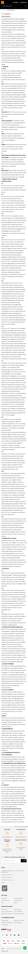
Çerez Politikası (4, 924)
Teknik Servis (4, 909)
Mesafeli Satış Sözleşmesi (7, 922)
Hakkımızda (4, 898)
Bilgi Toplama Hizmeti (19, 913)
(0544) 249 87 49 (7, 874)
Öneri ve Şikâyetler (18, 911)
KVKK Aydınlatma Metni (19, 920)
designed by (3, 951)
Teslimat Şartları (17, 909)
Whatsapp (25, 948)
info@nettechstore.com (7, 880)
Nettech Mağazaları (18, 898)
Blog (2, 902)
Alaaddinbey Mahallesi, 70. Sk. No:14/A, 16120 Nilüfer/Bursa (12, 871)
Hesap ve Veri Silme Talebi (7, 913)
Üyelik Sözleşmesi (18, 922)
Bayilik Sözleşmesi (18, 900)
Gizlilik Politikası (4, 920)
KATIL (23, 860)
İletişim (3, 882)
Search (25, 6)
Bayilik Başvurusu (5, 900)
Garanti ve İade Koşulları (6, 911)
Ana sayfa (3, 10)
